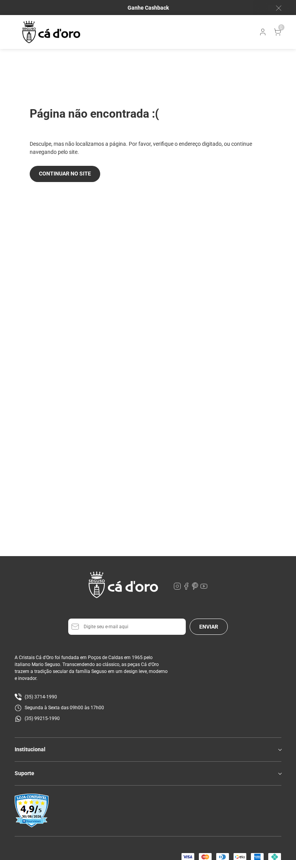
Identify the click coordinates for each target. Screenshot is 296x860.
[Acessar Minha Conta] (262, 34)
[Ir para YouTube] (204, 588)
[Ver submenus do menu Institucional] (279, 750)
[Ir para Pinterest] (195, 588)
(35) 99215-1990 (42, 718)
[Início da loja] (51, 32)
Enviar (208, 627)
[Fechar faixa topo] (274, 8)
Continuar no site (65, 173)
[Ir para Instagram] (177, 588)
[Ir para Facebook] (186, 588)
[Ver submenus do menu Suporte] (279, 774)
